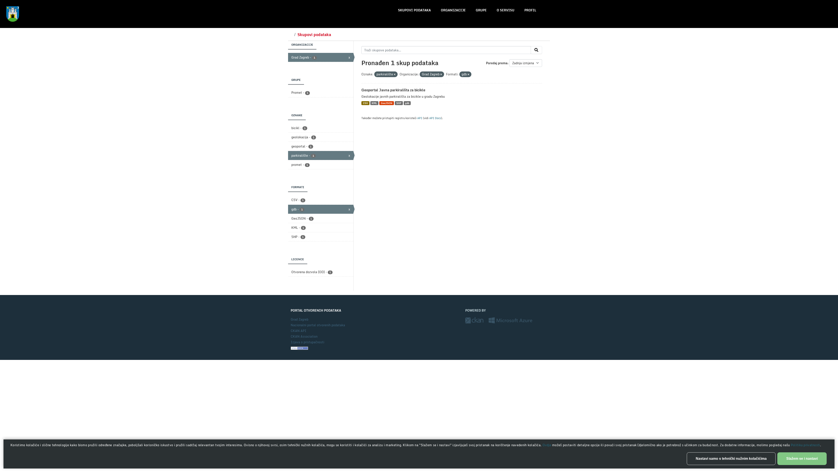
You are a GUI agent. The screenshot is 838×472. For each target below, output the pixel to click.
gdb (407, 103)
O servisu (505, 10)
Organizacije (453, 10)
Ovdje (547, 445)
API (419, 118)
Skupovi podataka (414, 10)
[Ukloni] (394, 74)
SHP (398, 103)
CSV (365, 103)
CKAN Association (304, 336)
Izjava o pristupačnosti (307, 342)
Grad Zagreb (299, 319)
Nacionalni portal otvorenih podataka (318, 325)
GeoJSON (386, 103)
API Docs (435, 118)
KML (374, 103)
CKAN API (298, 330)
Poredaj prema (496, 63)
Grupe (481, 10)
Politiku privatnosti (805, 445)
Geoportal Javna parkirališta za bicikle (393, 90)
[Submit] (536, 50)
